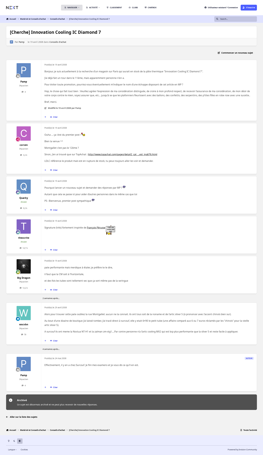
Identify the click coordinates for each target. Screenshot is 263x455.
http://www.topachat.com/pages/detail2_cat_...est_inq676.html (122, 154)
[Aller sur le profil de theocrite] (24, 226)
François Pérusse (96, 227)
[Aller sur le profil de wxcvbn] (24, 313)
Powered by (242, 449)
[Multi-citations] (45, 117)
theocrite (23, 237)
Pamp (22, 41)
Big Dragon (23, 277)
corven (24, 145)
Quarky (23, 198)
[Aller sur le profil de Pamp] (11, 42)
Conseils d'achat (57, 41)
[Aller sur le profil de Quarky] (24, 186)
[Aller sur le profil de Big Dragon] (24, 266)
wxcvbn (23, 324)
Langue (11, 449)
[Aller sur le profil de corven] (24, 133)
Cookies (24, 449)
